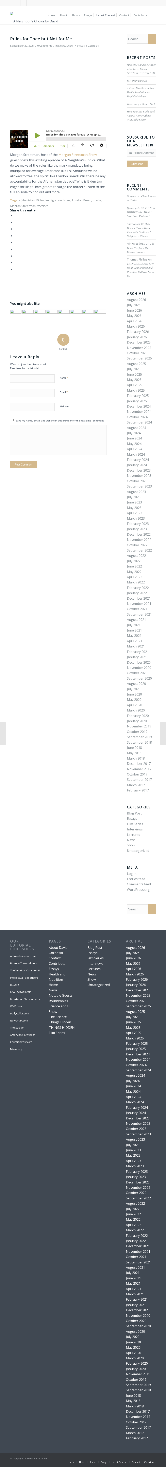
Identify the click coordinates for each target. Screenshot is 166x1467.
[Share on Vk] (16, 256)
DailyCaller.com (19, 1013)
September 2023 (139, 486)
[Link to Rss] (30, 3)
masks (97, 200)
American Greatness (22, 1035)
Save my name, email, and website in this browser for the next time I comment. (60, 420)
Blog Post (134, 813)
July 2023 (133, 497)
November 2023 (139, 475)
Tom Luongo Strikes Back (141, 104)
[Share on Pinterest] (16, 235)
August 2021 (136, 619)
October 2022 (137, 545)
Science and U (59, 1006)
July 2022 (133, 561)
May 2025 (134, 379)
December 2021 (139, 598)
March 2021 (136, 646)
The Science (58, 1017)
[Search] (152, 15)
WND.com (16, 1006)
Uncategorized (138, 850)
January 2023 (137, 529)
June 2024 (134, 438)
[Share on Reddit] (16, 262)
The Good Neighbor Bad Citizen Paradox (140, 248)
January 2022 (137, 593)
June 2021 (134, 630)
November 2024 (139, 411)
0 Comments (44, 45)
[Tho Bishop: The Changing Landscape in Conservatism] (27, 315)
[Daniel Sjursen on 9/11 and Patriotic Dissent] (15, 315)
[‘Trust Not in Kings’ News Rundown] (51, 315)
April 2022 (134, 577)
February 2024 (138, 459)
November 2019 (139, 726)
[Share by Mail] (16, 269)
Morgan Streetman (23, 206)
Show (69, 45)
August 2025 (136, 363)
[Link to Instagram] (23, 3)
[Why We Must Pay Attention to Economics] (3, 733)
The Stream (17, 1027)
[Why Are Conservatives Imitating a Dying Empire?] (40, 315)
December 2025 (139, 342)
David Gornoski (89, 45)
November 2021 (139, 603)
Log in (131, 873)
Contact (55, 958)
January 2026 (137, 337)
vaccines (42, 206)
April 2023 (134, 513)
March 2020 (136, 710)
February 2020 (138, 716)
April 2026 (134, 321)
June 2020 (134, 694)
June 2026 (134, 310)
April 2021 (134, 641)
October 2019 (137, 731)
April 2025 (134, 385)
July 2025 (133, 369)
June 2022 (134, 566)
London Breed (81, 200)
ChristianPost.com (21, 1042)
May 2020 (134, 699)
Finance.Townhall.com (23, 963)
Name (64, 377)
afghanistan (27, 200)
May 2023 (134, 507)
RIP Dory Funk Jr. (137, 80)
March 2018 (136, 758)
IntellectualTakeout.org (24, 977)
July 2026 (133, 305)
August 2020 (136, 683)
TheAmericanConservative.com (25, 970)
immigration (54, 200)
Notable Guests (60, 995)
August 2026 (136, 299)
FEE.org (14, 985)
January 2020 (137, 721)
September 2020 (139, 678)
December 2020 (139, 662)
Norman (131, 196)
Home (53, 985)
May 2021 (134, 635)
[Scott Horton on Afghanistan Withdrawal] (88, 315)
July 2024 (133, 433)
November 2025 (139, 348)
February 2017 (138, 790)
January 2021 (137, 657)
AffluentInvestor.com (23, 956)
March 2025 (136, 390)
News (61, 45)
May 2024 (134, 443)
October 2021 (137, 609)
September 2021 (139, 614)
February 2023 (138, 523)
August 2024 (136, 428)
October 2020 (137, 673)
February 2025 (138, 395)
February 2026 (138, 331)
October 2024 (137, 417)
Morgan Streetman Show (78, 154)
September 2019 (139, 737)
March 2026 (136, 326)
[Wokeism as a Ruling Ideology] (100, 315)
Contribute (57, 963)
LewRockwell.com (20, 992)
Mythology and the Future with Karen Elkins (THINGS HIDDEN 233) (141, 69)
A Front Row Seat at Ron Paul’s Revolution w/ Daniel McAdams (140, 92)
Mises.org (16, 1049)
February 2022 (138, 587)
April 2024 (134, 449)
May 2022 (134, 572)
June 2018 (134, 747)
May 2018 (134, 753)
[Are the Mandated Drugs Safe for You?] (163, 733)
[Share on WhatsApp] (16, 229)
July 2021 (133, 625)
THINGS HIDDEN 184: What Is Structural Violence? (141, 212)
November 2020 (139, 667)
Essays (132, 818)
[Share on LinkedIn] (16, 242)
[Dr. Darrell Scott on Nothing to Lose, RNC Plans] (76, 315)
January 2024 (137, 465)
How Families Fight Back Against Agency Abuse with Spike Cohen (141, 115)
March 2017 (136, 785)
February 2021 (138, 651)
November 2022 (139, 539)
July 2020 (133, 689)
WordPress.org (138, 889)
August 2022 (136, 555)
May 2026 (134, 315)
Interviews (135, 829)
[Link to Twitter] (17, 3)
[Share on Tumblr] (16, 249)
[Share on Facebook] (16, 215)
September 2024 (139, 422)
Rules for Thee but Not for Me (41, 39)
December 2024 (139, 406)
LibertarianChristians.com (25, 999)
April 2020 (134, 705)
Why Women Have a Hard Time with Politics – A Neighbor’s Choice (139, 230)
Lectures (133, 834)
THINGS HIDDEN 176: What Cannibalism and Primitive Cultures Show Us (140, 270)
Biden (40, 200)
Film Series (135, 824)
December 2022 (139, 534)
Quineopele (133, 208)
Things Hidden (60, 1022)
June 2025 (134, 374)
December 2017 (139, 763)
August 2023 (136, 492)
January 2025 (137, 401)
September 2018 (139, 742)
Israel (66, 200)
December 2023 (139, 470)
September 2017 (139, 779)
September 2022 (139, 550)
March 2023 (136, 518)
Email (64, 392)
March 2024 (136, 454)
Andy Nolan (133, 224)
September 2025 (139, 358)
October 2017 (137, 774)
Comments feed (139, 884)
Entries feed (136, 879)
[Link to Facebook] (11, 3)
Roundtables (58, 1001)
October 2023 (137, 481)
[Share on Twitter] (16, 222)
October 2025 (137, 353)
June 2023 (134, 502)
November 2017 (139, 769)
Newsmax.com (19, 1020)
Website (64, 406)
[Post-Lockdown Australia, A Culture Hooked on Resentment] (64, 315)
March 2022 (136, 582)
